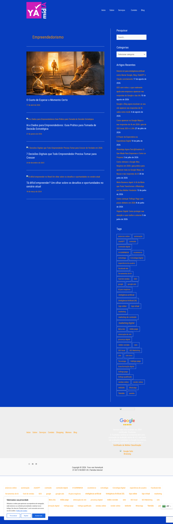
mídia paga (134, 329)
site (119, 355)
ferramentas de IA (125, 273)
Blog (143, 10)
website (121, 387)
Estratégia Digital (137, 258)
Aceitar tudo (38, 516)
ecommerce (138, 252)
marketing (122, 311)
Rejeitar (26, 516)
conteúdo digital (124, 247)
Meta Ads (121, 329)
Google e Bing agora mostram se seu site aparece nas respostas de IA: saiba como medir (131, 108)
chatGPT (121, 241)
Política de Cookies (21, 511)
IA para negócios (124, 289)
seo (135, 345)
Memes (68, 432)
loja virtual (135, 306)
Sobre (112, 10)
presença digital (124, 339)
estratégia (122, 258)
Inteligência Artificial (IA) (127, 300)
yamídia (131, 393)
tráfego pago (123, 372)
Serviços (121, 10)
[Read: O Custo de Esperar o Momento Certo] (65, 73)
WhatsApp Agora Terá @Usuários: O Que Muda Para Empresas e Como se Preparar (131, 153)
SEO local (121, 350)
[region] (26, 508)
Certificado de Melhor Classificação (127, 445)
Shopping (59, 432)
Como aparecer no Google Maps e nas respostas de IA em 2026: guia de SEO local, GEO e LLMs (131, 124)
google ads (132, 284)
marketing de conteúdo (127, 317)
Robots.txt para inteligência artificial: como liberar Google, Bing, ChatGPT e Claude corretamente (131, 75)
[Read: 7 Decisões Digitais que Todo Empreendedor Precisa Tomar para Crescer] (64, 148)
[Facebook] (32, 464)
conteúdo (132, 241)
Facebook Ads (123, 268)
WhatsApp (133, 388)
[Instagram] (29, 464)
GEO (135, 279)
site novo (129, 355)
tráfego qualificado (125, 377)
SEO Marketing (134, 350)
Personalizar (13, 516)
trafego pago (136, 361)
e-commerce (124, 252)
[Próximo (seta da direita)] (13, 522)
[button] (96, 10)
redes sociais (124, 345)
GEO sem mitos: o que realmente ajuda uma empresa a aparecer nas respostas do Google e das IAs (130, 91)
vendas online (123, 382)
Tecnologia (122, 361)
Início (103, 10)
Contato (134, 10)
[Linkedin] (36, 464)
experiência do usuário (126, 263)
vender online (138, 382)
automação (138, 236)
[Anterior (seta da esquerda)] (4, 522)
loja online (123, 306)
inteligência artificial (126, 295)
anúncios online (124, 236)
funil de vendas (124, 279)
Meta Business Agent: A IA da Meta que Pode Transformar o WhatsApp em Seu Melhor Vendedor (130, 186)
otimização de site (124, 334)
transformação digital (126, 366)
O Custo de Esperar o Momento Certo (47, 100)
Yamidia (121, 393)
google (120, 284)
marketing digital (126, 323)
